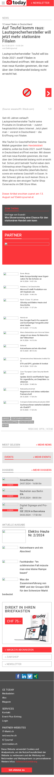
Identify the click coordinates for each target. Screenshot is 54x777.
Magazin (6, 701)
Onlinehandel (27, 422)
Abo (4, 697)
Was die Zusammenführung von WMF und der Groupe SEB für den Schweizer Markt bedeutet (25, 587)
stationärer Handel (21, 418)
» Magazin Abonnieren (19, 649)
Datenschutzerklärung (26, 761)
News (5, 18)
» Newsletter (13, 664)
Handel (6, 418)
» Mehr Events (42, 457)
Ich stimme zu (17, 770)
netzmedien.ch (9, 744)
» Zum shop (12, 657)
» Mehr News (44, 444)
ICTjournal (7, 740)
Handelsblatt (35, 145)
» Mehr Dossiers (41, 470)
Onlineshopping (10, 422)
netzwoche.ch (9, 735)
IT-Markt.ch (8, 731)
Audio (5, 425)
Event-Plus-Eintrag (11, 716)
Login (5, 720)
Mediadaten (8, 693)
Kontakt (6, 712)
